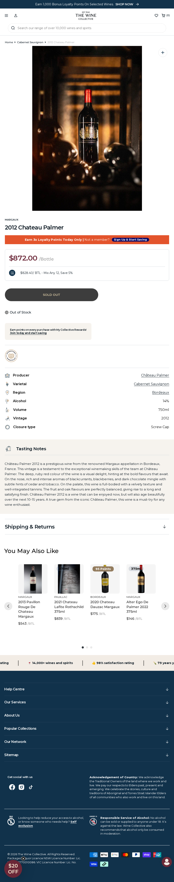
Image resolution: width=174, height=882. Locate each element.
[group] (33, 597)
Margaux (11, 219)
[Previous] (8, 606)
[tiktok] (30, 787)
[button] (6, 15)
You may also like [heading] (31, 550)
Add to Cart (32, 584)
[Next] (165, 606)
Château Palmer (155, 375)
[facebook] (12, 787)
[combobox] (87, 28)
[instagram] (21, 787)
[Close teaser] (23, 858)
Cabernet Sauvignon (30, 42)
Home (9, 42)
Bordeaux (160, 392)
